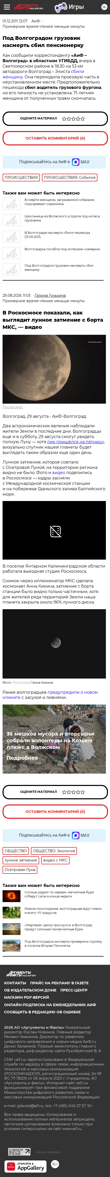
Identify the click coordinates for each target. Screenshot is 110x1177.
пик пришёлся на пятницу (75, 441)
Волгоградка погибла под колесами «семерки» (63, 249)
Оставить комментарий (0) (55, 138)
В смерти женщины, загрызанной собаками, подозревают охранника (60, 202)
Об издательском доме (30, 990)
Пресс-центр (73, 990)
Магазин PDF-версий (26, 997)
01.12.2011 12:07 (15, 21)
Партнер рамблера (48, 1152)
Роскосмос (13, 407)
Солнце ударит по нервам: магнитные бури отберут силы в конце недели (59, 894)
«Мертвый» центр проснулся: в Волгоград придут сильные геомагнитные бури (58, 927)
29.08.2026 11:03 (16, 295)
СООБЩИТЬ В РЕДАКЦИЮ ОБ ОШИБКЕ (42, 1012)
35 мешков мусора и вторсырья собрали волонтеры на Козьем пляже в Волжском (51, 740)
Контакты (15, 983)
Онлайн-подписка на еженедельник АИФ (50, 1005)
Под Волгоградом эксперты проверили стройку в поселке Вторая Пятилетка (63, 944)
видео (58, 472)
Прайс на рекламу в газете (59, 983)
